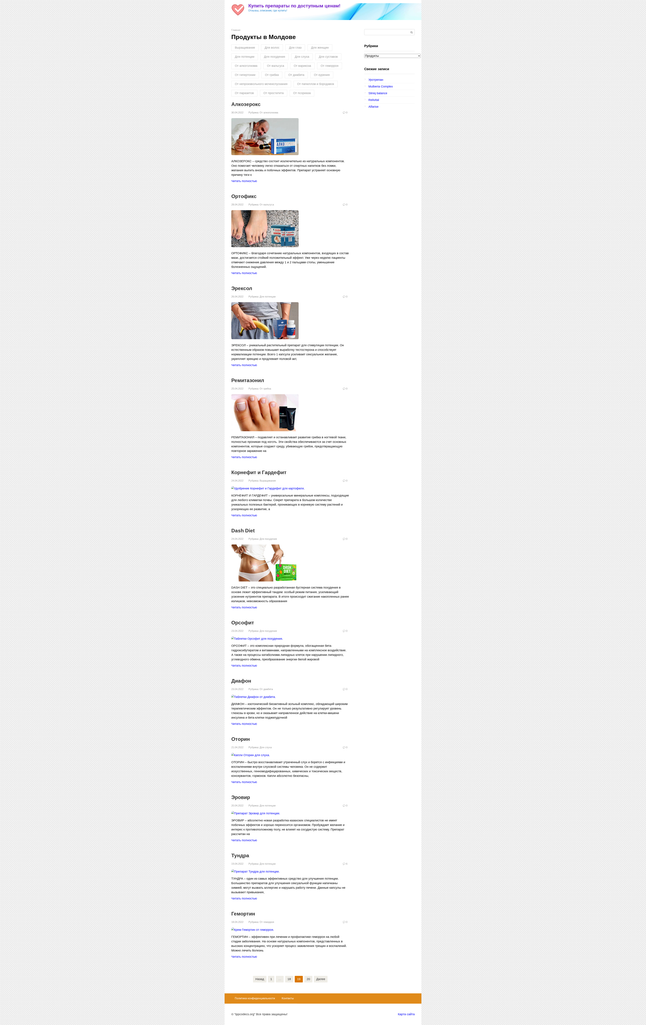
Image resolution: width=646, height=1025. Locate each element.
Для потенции (244, 56)
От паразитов (244, 93)
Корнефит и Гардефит (258, 472)
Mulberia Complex (380, 86)
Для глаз (295, 47)
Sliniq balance (377, 93)
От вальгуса (275, 65)
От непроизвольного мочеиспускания (261, 84)
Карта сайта (406, 1014)
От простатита (273, 93)
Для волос (272, 47)
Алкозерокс (246, 104)
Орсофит (242, 622)
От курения (322, 75)
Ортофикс (244, 196)
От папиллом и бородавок (315, 84)
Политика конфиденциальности (255, 998)
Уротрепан (375, 79)
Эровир (240, 797)
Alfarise (373, 106)
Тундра (240, 855)
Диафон (241, 681)
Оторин (240, 739)
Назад (259, 979)
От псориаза (302, 93)
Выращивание (245, 47)
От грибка (272, 75)
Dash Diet (243, 530)
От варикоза (302, 65)
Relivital (373, 100)
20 (308, 979)
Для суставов (328, 56)
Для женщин (320, 47)
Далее (320, 979)
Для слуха (302, 56)
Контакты (288, 998)
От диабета (296, 75)
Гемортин (243, 913)
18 (289, 979)
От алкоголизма (246, 65)
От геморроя (329, 65)
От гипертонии (245, 75)
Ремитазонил (247, 380)
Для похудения (274, 56)
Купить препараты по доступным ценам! (294, 6)
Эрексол (241, 288)
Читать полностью (244, 181)
